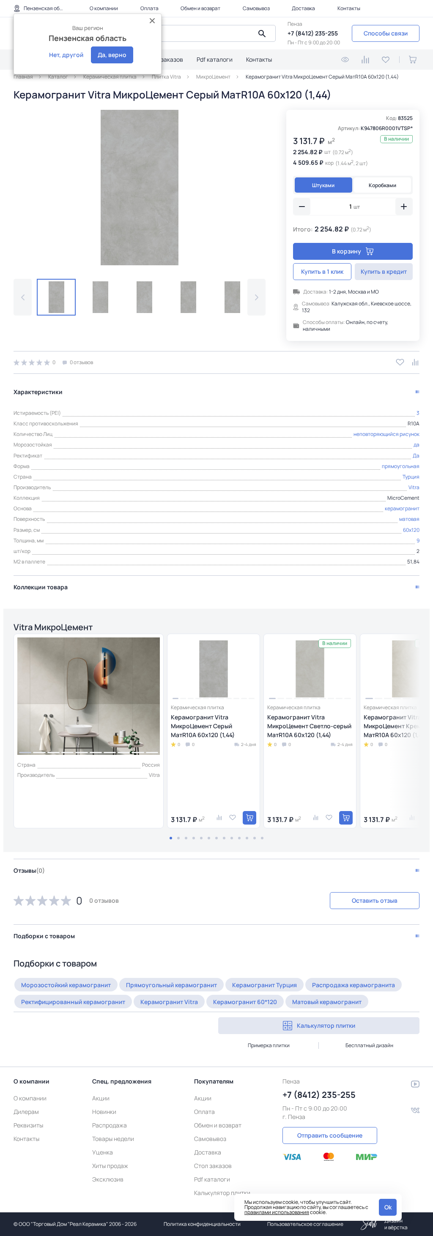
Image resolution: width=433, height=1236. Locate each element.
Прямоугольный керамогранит (171, 985)
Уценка (102, 1152)
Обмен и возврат (200, 8)
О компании (104, 8)
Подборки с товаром (44, 936)
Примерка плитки (269, 1045)
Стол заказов (164, 59)
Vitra (413, 487)
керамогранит (402, 508)
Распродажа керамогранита (353, 985)
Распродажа (109, 1125)
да (416, 444)
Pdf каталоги (215, 59)
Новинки (104, 1112)
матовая (409, 519)
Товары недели (113, 1139)
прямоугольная (400, 466)
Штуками (323, 185)
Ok (388, 1207)
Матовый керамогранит (327, 1002)
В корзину (346, 251)
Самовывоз (256, 8)
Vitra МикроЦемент (53, 627)
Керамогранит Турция (264, 985)
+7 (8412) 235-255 (313, 33)
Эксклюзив (107, 1179)
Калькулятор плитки (326, 1025)
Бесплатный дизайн (369, 1045)
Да (416, 455)
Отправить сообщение (329, 1135)
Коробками (382, 185)
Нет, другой (66, 55)
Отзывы (29, 870)
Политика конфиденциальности (202, 1224)
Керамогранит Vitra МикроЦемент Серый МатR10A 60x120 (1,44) (203, 726)
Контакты (348, 8)
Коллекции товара (41, 587)
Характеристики (38, 392)
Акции (101, 1098)
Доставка (303, 8)
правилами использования (276, 1212)
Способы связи (386, 33)
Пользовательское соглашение (305, 1224)
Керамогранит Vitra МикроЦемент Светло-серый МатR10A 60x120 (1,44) (309, 726)
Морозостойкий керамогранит (66, 985)
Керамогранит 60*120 (245, 1002)
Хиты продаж (110, 1166)
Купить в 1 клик (322, 271)
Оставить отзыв (374, 900)
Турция (411, 476)
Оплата (149, 8)
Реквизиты (28, 1125)
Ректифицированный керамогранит (73, 1002)
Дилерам (26, 1112)
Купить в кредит (384, 271)
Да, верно (112, 55)
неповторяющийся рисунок (386, 434)
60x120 (411, 530)
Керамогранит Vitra (169, 1002)
